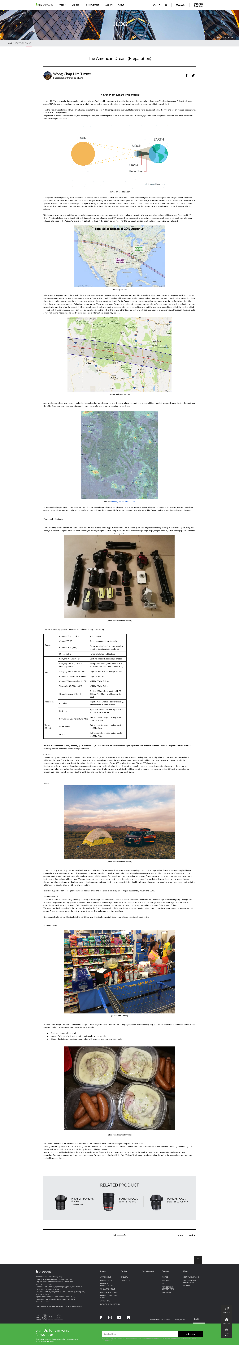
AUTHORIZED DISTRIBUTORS (168, 1288)
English (196, 1319)
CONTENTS (19, 43)
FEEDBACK (155, 5)
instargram (110, 1317)
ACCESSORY (105, 1301)
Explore (124, 1271)
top (198, 1260)
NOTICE (165, 1277)
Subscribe (190, 1334)
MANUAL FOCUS (106, 1280)
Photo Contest (147, 1271)
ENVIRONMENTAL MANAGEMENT (190, 1281)
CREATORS (125, 1280)
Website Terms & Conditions (160, 1320)
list (115, 1235)
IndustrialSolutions (198, 5)
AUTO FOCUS (105, 1277)
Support (165, 1271)
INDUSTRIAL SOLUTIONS (110, 1304)
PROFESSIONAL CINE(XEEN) (108, 1296)
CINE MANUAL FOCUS (109, 1292)
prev (182, 1235)
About (185, 1271)
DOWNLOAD (167, 1292)
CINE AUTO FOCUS (107, 1289)
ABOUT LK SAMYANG (191, 1277)
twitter (193, 75)
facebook (186, 75)
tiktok (128, 1317)
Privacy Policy (180, 1320)
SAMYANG (44, 4)
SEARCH (160, 5)
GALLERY (124, 1277)
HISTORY (186, 1285)
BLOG (28, 43)
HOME (9, 43)
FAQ (163, 1284)
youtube (119, 1317)
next (191, 1235)
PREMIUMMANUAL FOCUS (106, 1284)
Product (103, 1271)
